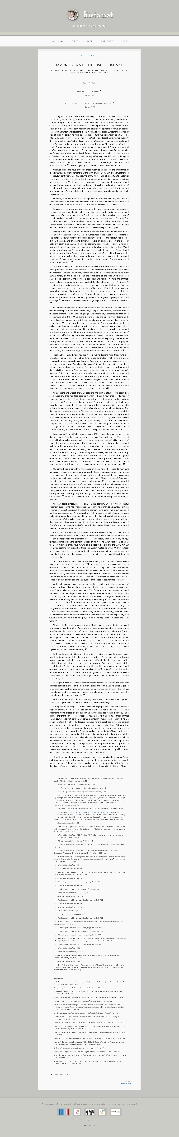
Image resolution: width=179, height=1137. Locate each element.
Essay (128, 1081)
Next (92, 56)
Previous (84, 56)
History (123, 1083)
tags (124, 41)
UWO (66, 1074)
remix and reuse (100, 1120)
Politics (128, 1083)
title (75, 41)
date (90, 41)
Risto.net (98, 15)
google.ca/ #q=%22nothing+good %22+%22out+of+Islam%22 (91, 812)
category (107, 41)
